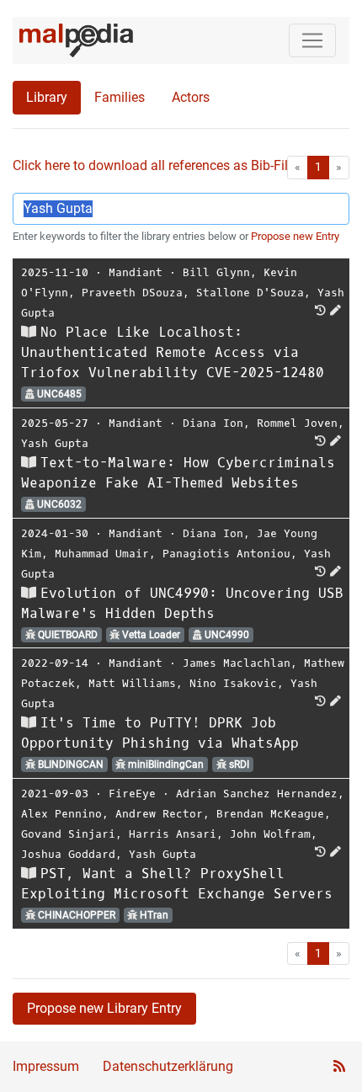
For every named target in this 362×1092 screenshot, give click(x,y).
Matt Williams (132, 683)
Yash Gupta (54, 443)
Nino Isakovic (233, 683)
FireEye (132, 793)
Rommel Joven (297, 423)
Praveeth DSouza (132, 292)
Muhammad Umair (102, 553)
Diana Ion (213, 423)
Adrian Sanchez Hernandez (257, 793)
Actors (191, 97)
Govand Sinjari (68, 834)
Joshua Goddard (68, 854)
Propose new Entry (295, 236)
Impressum (46, 1066)
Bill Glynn (216, 272)
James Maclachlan (236, 663)
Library (46, 97)
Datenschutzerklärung (168, 1066)
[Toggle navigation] (312, 40)
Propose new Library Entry (104, 1008)
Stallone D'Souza (250, 292)
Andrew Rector (159, 814)
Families (119, 97)
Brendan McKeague (270, 814)
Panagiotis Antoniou (226, 553)
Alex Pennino (61, 814)
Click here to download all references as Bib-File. (155, 165)
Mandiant (135, 272)
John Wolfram (270, 834)
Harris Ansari (172, 834)
